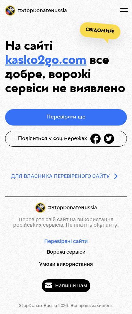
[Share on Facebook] (95, 139)
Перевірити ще (66, 117)
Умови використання (66, 264)
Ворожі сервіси (66, 252)
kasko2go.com (46, 61)
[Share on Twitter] (109, 139)
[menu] (124, 10)
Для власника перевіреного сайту (60, 176)
